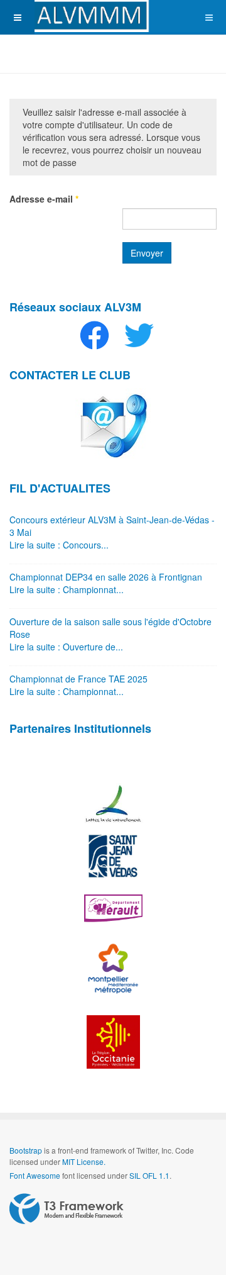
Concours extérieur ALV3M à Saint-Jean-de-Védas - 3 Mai (112, 525)
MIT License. (83, 1161)
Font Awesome (34, 1175)
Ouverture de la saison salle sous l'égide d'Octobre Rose (110, 627)
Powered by (66, 1209)
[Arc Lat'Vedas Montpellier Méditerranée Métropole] (113, 16)
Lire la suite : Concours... (59, 544)
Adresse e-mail (43, 198)
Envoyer (147, 253)
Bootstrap (25, 1150)
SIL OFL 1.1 (149, 1175)
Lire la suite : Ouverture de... (66, 646)
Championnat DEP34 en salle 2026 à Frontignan (105, 577)
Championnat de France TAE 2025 (78, 678)
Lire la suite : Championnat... (66, 589)
